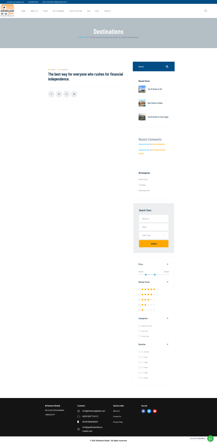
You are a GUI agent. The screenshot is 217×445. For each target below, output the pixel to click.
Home (23, 11)
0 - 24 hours (145, 352)
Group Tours (145, 336)
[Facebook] (143, 411)
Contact (107, 11)
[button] (153, 235)
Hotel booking (58, 11)
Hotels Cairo (143, 179)
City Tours (144, 331)
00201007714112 (33, 2)
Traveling (142, 185)
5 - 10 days (144, 378)
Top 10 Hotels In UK (155, 89)
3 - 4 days (144, 367)
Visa (88, 11)
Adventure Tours (146, 326)
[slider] (146, 275)
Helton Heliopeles (158, 144)
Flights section (75, 11)
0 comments (64, 69)
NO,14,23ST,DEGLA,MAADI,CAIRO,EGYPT (55, 2)
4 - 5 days (144, 372)
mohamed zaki (144, 144)
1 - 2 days (144, 357)
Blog (97, 11)
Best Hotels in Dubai (155, 103)
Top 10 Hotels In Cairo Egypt (158, 117)
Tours (45, 11)
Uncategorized (144, 190)
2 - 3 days (144, 362)
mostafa (52, 69)
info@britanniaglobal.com (15, 2)
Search (154, 243)
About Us (34, 11)
